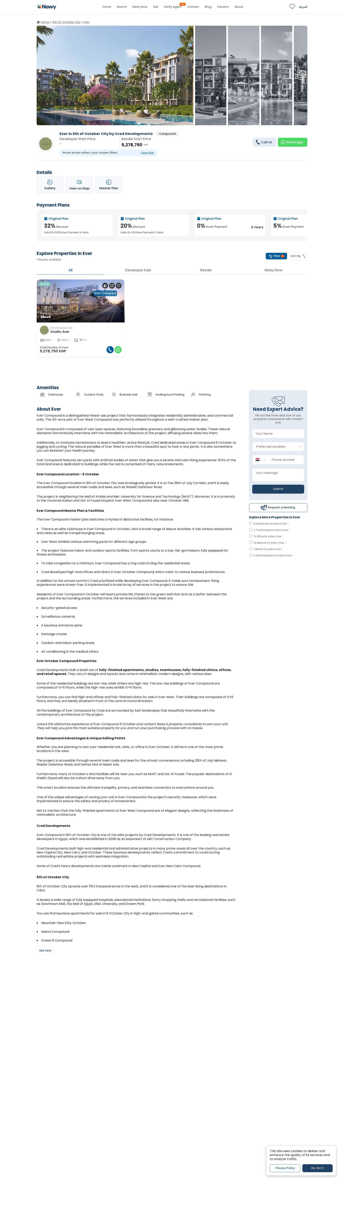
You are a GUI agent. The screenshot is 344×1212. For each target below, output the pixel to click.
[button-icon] (110, 349)
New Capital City (50, 852)
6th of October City (101, 483)
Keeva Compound (55, 931)
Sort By (296, 256)
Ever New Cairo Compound (179, 866)
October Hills (178, 500)
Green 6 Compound (56, 940)
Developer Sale (138, 270)
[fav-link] (292, 7)
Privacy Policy (285, 1168)
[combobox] (274, 446)
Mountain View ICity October (63, 923)
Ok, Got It (317, 1168)
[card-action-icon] (105, 286)
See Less (45, 950)
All (70, 270)
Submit (278, 489)
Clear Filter (147, 152)
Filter (278, 256)
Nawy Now (273, 270)
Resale (206, 270)
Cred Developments (160, 835)
